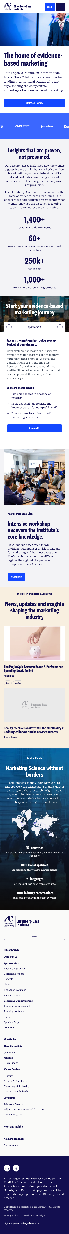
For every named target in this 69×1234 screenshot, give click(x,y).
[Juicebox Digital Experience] (21, 1223)
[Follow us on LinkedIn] (7, 1168)
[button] (50, 7)
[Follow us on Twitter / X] (16, 1168)
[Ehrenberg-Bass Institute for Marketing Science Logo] (17, 7)
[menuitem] (34, 988)
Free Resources (34, 327)
